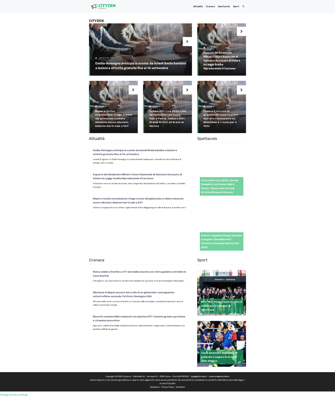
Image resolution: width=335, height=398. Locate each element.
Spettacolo (224, 6)
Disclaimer (180, 387)
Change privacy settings (14, 394)
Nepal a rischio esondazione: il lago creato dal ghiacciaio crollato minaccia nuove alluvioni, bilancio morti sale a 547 (113, 118)
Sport (236, 6)
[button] (243, 6)
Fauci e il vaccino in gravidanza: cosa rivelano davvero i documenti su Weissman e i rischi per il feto (220, 118)
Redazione (155, 387)
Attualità (198, 6)
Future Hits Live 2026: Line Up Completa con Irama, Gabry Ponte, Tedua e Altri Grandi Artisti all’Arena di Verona (167, 118)
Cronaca (210, 6)
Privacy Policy (167, 387)
